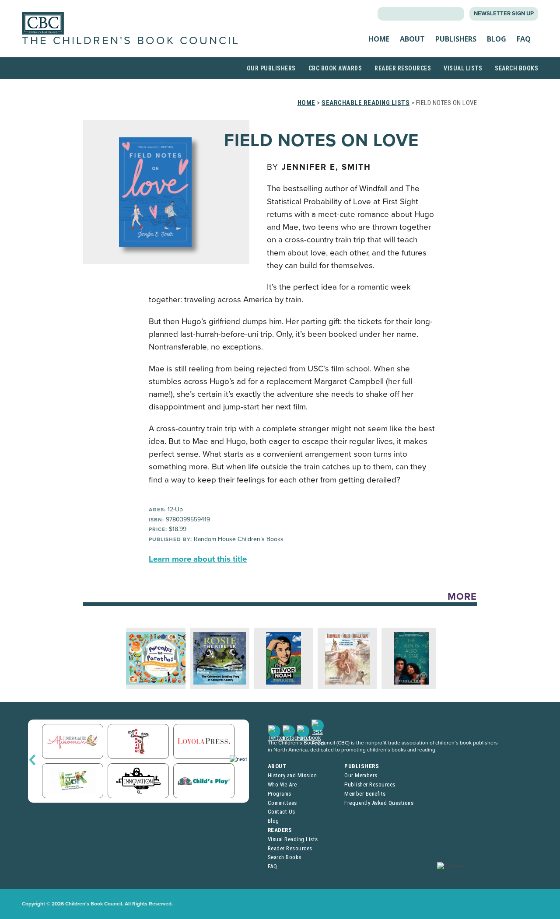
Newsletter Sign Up (504, 13)
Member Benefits (365, 793)
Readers (280, 830)
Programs (279, 793)
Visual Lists (463, 68)
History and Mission (292, 775)
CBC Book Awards (335, 68)
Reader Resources (402, 68)
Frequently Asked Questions (378, 803)
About (412, 39)
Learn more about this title (198, 559)
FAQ (524, 39)
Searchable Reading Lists (366, 103)
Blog (496, 39)
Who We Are (282, 784)
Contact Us (281, 811)
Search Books (516, 68)
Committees (282, 803)
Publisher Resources (370, 784)
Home (378, 39)
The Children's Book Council (131, 40)
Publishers (455, 39)
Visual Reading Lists (293, 839)
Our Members (361, 775)
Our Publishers (271, 68)
